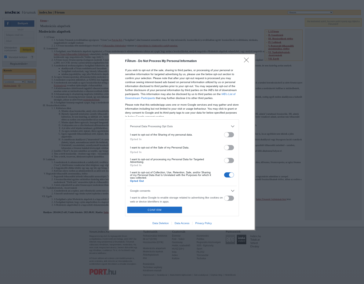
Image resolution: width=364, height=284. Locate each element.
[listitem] (182, 126)
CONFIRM (155, 210)
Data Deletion (160, 223)
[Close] (247, 61)
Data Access (182, 223)
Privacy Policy (203, 223)
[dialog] (182, 142)
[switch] (229, 134)
